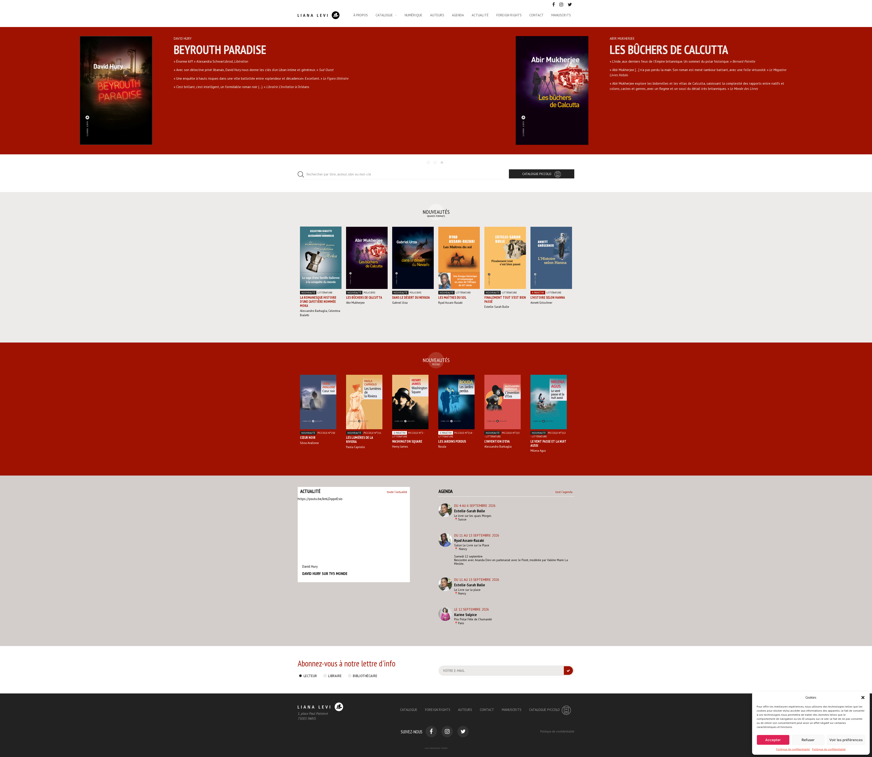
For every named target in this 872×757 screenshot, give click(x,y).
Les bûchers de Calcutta (364, 297)
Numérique (413, 15)
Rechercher (339, 174)
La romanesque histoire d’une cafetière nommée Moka (318, 301)
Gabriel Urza (400, 303)
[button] (863, 697)
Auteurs (437, 15)
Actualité (480, 15)
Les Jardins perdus (452, 441)
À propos (360, 15)
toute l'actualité (397, 492)
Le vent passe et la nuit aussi (548, 443)
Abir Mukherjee (355, 303)
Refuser (808, 740)
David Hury (310, 566)
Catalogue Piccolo (536, 174)
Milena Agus (538, 451)
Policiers (369, 292)
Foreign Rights (437, 710)
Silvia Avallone (309, 443)
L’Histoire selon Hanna (547, 297)
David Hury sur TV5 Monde (324, 573)
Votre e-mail (454, 670)
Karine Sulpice (465, 614)
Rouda (442, 447)
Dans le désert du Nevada (411, 297)
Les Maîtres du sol (452, 297)
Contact (536, 15)
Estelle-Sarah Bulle (496, 307)
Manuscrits (561, 15)
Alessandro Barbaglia (313, 311)
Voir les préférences (846, 740)
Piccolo (326, 432)
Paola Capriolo (355, 447)
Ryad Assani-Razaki (450, 303)
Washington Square (407, 441)
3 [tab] (442, 162)
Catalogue (384, 15)
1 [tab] (428, 162)
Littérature (324, 292)
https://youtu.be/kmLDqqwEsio (320, 499)
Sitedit (444, 748)
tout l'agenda (563, 492)
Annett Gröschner (541, 303)
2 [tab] (435, 162)
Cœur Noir (307, 437)
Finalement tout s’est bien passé (505, 299)
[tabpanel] (218, 90)
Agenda (458, 15)
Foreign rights (509, 15)
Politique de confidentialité (793, 749)
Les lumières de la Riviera (359, 439)
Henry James (400, 447)
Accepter (773, 740)
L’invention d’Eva (497, 441)
